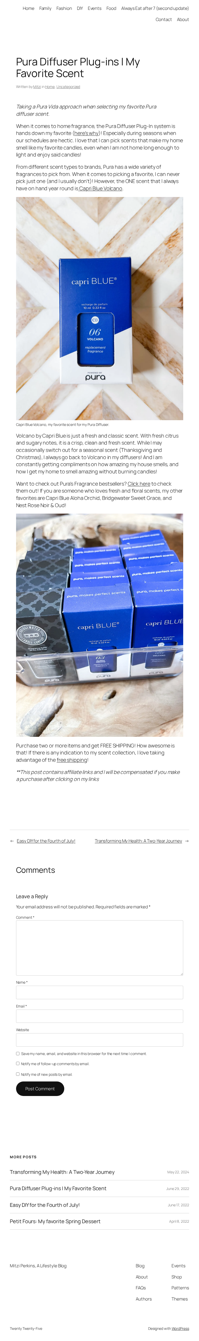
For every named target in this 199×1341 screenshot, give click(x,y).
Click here (139, 483)
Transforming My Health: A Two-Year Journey (138, 841)
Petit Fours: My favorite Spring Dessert (55, 1221)
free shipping (72, 759)
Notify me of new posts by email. (47, 1074)
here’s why (86, 133)
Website (22, 1029)
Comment (25, 917)
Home (50, 86)
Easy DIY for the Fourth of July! (46, 841)
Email (21, 1006)
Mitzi (37, 86)
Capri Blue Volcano (100, 188)
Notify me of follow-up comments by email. (55, 1063)
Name (22, 982)
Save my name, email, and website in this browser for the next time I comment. (84, 1053)
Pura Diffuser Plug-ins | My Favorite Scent (58, 1188)
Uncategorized (68, 86)
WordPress (180, 1328)
